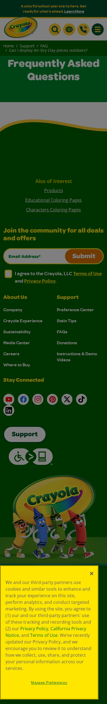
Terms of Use (44, 635)
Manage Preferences (49, 683)
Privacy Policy (34, 629)
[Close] (92, 573)
